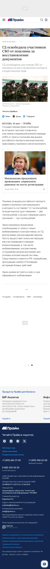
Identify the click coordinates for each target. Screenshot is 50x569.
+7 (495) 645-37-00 (11, 460)
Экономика (25, 32)
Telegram (30, 116)
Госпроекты (18, 297)
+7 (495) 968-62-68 (37, 461)
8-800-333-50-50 (10, 468)
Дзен (18, 116)
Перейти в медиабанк (10, 106)
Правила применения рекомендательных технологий (22, 541)
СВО (29, 297)
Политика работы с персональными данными (20, 538)
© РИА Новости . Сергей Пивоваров (16, 104)
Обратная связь (9, 451)
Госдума (6, 297)
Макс (8, 116)
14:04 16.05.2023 (8, 42)
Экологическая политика (12, 547)
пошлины (37, 297)
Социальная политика (10, 544)
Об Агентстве (8, 448)
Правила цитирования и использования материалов (22, 535)
